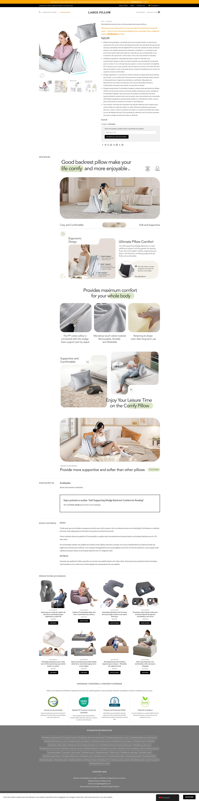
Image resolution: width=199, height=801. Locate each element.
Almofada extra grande (108, 748)
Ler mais (53, 623)
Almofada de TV (103, 760)
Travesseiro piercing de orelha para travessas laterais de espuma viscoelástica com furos (145, 614)
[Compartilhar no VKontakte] (114, 145)
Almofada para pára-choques (121, 741)
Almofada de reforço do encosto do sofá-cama (116, 745)
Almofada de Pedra (75, 760)
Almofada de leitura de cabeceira (79, 741)
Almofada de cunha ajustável (51, 737)
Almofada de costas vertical (120, 760)
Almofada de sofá (73, 745)
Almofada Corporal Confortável (143, 741)
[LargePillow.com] (99, 12)
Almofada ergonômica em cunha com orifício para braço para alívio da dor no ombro (53, 664)
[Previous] (43, 49)
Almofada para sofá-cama (141, 745)
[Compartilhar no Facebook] (103, 145)
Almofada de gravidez (133, 756)
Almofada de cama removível (49, 748)
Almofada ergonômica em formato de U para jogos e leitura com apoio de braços (114, 614)
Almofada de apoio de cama (101, 741)
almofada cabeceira (152, 748)
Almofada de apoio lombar (51, 756)
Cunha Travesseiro (152, 760)
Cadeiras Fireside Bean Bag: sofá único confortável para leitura (83, 613)
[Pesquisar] (39, 12)
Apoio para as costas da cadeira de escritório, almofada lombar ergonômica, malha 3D (53, 614)
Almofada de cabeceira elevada (71, 748)
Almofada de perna (88, 752)
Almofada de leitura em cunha (99, 763)
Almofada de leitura (149, 756)
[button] (140, 12)
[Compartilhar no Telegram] (122, 145)
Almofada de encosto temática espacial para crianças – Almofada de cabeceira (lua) (114, 664)
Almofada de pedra (46, 760)
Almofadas (109, 21)
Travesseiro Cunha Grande (71, 752)
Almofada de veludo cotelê (57, 745)
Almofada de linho (102, 752)
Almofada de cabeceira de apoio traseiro (91, 737)
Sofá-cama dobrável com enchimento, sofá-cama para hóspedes (145, 664)
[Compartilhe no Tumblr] (120, 145)
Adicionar (84, 621)
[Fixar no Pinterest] (111, 145)
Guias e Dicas (123, 5)
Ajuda (132, 5)
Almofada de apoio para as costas (118, 737)
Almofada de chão (124, 748)
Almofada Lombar (145, 752)
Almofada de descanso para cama (56, 741)
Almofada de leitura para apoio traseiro (144, 737)
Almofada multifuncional (70, 756)
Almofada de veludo (137, 760)
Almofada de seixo (86, 756)
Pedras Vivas (114, 752)
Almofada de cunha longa (129, 752)
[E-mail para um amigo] (108, 145)
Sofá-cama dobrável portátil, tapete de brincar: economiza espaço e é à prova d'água (83, 664)
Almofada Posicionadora (116, 756)
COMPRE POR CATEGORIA (49, 12)
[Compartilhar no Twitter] (105, 145)
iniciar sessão (74, 505)
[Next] (94, 49)
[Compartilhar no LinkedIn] (117, 145)
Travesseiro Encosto (69, 737)
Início (103, 21)
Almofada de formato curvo (90, 745)
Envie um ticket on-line (102, 781)
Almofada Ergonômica (91, 748)
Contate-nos (141, 5)
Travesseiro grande (53, 752)
